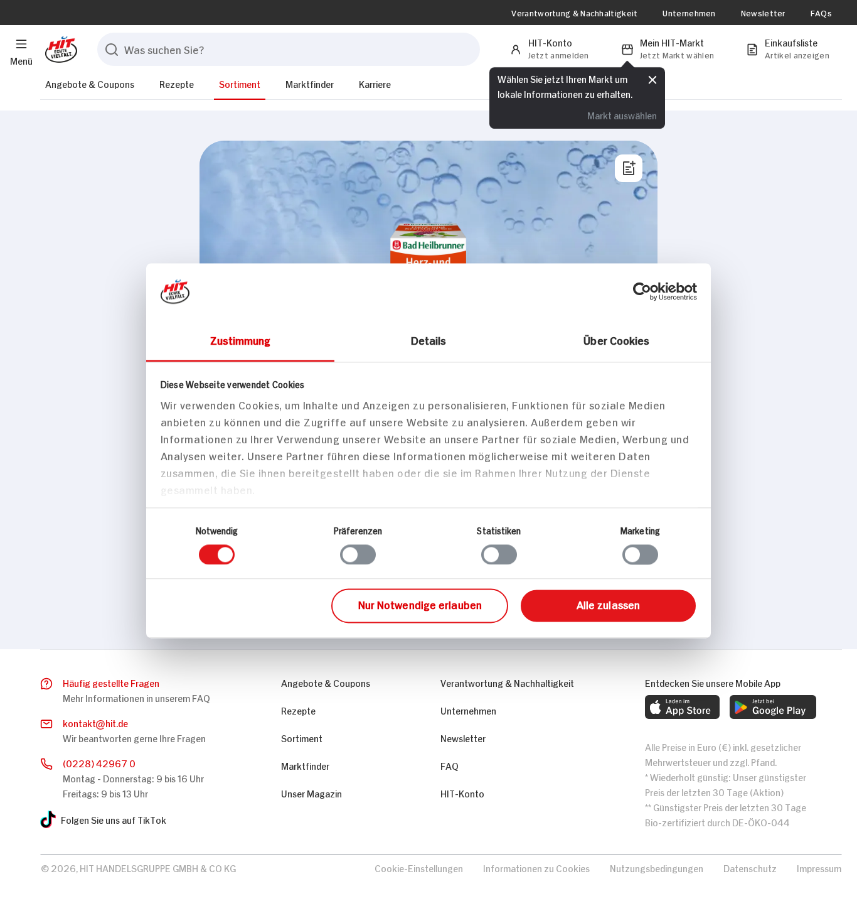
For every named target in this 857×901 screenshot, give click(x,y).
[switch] (358, 554)
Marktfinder (309, 83)
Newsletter (763, 13)
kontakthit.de (95, 722)
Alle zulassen (608, 605)
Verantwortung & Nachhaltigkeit (574, 13)
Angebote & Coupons (89, 83)
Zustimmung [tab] (240, 340)
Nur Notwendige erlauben (420, 605)
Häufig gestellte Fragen (111, 682)
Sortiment (239, 83)
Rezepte (176, 83)
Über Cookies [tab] (616, 340)
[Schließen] (652, 79)
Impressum (819, 867)
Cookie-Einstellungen (419, 867)
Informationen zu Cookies (536, 867)
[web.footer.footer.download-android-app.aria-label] (773, 707)
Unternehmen (689, 13)
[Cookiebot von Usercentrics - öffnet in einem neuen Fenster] (642, 291)
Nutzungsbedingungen (656, 867)
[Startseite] (58, 49)
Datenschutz (750, 867)
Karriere (375, 83)
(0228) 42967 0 (99, 763)
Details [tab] (429, 340)
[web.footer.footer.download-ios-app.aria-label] (682, 707)
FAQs (821, 13)
